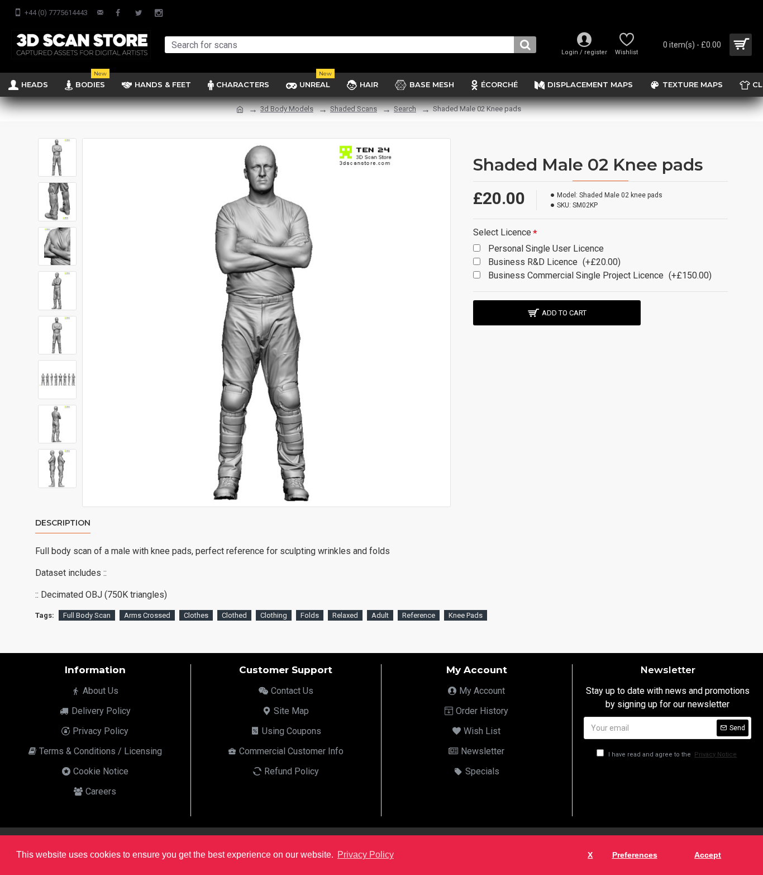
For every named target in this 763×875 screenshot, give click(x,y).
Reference (418, 615)
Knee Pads (466, 615)
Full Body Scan (87, 615)
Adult (380, 615)
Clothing (273, 615)
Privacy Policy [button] (365, 854)
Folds (310, 615)
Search (405, 109)
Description (62, 523)
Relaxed (345, 615)
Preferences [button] (634, 854)
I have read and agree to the (672, 754)
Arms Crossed (147, 615)
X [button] (590, 854)
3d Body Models (286, 109)
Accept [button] (707, 854)
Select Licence (502, 232)
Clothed (234, 615)
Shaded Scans (353, 109)
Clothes (196, 615)
